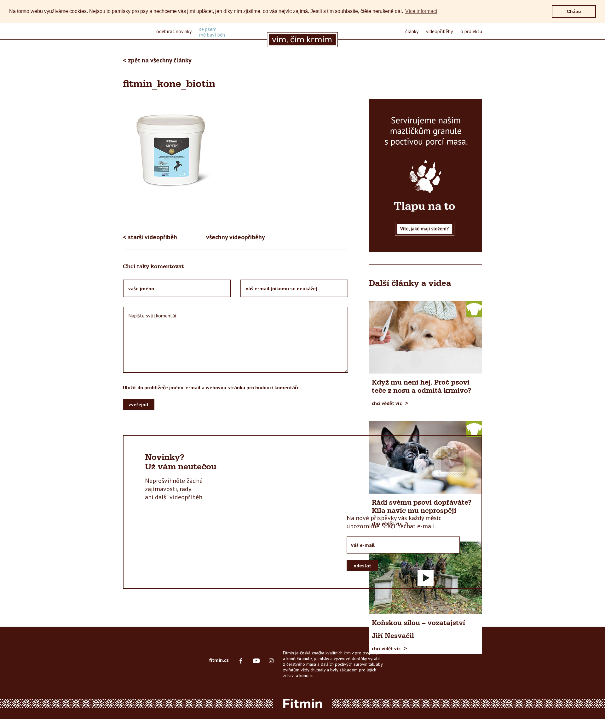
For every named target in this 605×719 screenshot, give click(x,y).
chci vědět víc (387, 403)
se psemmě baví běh (212, 32)
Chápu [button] (574, 11)
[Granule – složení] (425, 175)
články (411, 31)
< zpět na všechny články (157, 60)
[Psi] (474, 308)
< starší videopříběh (150, 237)
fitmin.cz (219, 660)
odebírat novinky (174, 31)
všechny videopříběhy (235, 237)
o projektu (471, 31)
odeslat (362, 565)
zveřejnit (139, 404)
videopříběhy (439, 31)
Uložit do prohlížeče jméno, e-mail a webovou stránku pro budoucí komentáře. (212, 387)
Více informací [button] (421, 11)
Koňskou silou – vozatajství (418, 623)
